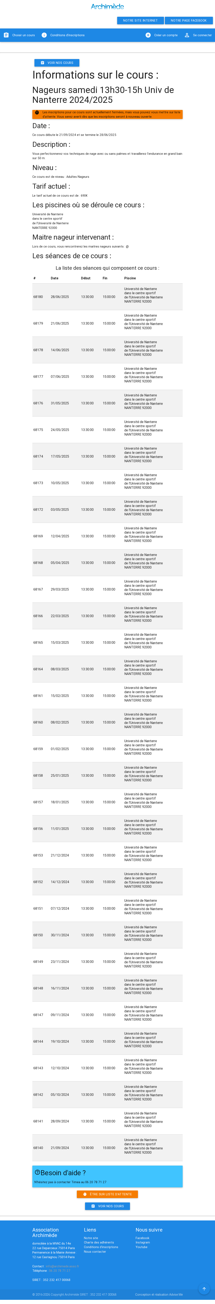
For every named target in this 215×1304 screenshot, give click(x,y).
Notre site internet (140, 20)
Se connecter (198, 35)
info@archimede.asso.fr (62, 1266)
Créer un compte (161, 35)
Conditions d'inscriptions (63, 35)
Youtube (141, 1247)
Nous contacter (95, 1252)
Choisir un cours (19, 35)
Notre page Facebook (189, 20)
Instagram (143, 1242)
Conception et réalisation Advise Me (159, 1294)
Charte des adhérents (99, 1242)
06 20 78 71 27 (59, 1271)
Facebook (142, 1238)
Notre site (91, 1238)
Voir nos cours (57, 63)
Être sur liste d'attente (107, 1194)
